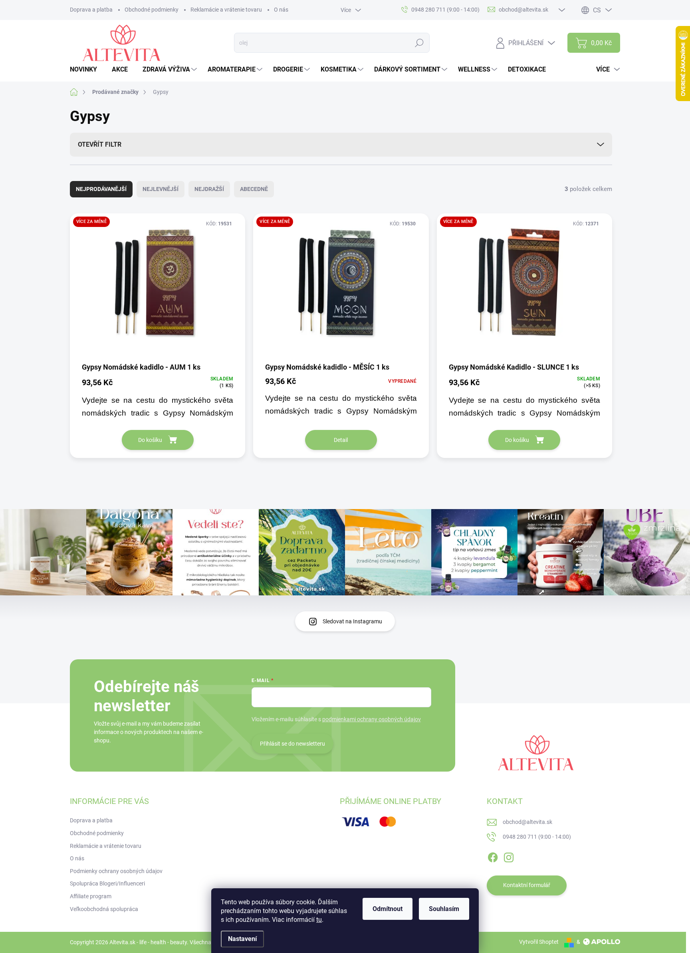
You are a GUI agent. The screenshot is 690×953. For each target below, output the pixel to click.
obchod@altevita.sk (527, 822)
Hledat (419, 43)
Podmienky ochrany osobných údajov (116, 871)
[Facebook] (493, 856)
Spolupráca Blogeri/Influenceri (107, 883)
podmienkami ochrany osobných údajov (371, 719)
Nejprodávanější (101, 189)
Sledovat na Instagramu (352, 621)
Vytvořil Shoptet (539, 942)
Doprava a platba (91, 9)
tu (319, 919)
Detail (341, 440)
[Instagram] (509, 856)
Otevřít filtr (99, 144)
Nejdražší (209, 189)
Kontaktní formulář (526, 885)
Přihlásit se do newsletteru (292, 743)
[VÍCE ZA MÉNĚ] (157, 287)
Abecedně (254, 189)
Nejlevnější (160, 189)
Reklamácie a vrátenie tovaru (226, 9)
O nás (281, 9)
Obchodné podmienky (151, 9)
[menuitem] (86, 70)
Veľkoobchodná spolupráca (104, 909)
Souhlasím (444, 909)
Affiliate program (90, 896)
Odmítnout (387, 909)
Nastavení (242, 939)
